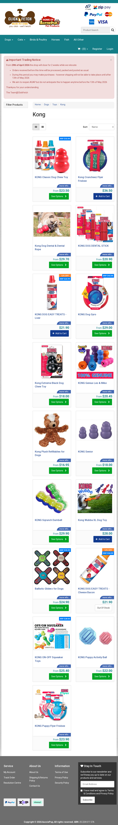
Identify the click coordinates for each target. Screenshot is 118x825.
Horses (55, 39)
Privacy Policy (61, 777)
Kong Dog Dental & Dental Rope (50, 247)
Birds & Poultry (38, 39)
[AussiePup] (40, 18)
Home (38, 104)
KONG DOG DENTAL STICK (93, 245)
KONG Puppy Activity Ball (92, 657)
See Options (57, 196)
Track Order (9, 777)
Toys (54, 104)
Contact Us (34, 786)
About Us (33, 772)
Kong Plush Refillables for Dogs (50, 453)
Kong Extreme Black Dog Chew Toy (49, 384)
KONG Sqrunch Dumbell (48, 520)
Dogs (8, 39)
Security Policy (62, 783)
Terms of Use (61, 772)
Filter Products (14, 104)
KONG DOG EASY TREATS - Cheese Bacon (94, 590)
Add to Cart (104, 196)
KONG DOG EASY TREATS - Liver (50, 316)
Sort (85, 127)
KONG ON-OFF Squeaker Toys (49, 659)
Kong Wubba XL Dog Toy (92, 520)
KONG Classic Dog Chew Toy (51, 177)
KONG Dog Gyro (87, 314)
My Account (9, 772)
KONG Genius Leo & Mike (92, 382)
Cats (21, 39)
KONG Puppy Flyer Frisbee (50, 725)
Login (110, 48)
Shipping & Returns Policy (38, 779)
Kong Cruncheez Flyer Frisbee (90, 179)
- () (83, 48)
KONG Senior (85, 451)
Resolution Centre (12, 783)
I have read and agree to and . (99, 792)
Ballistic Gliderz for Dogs (49, 588)
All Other (79, 39)
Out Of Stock (103, 608)
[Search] (113, 30)
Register (97, 48)
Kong (62, 104)
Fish (66, 39)
